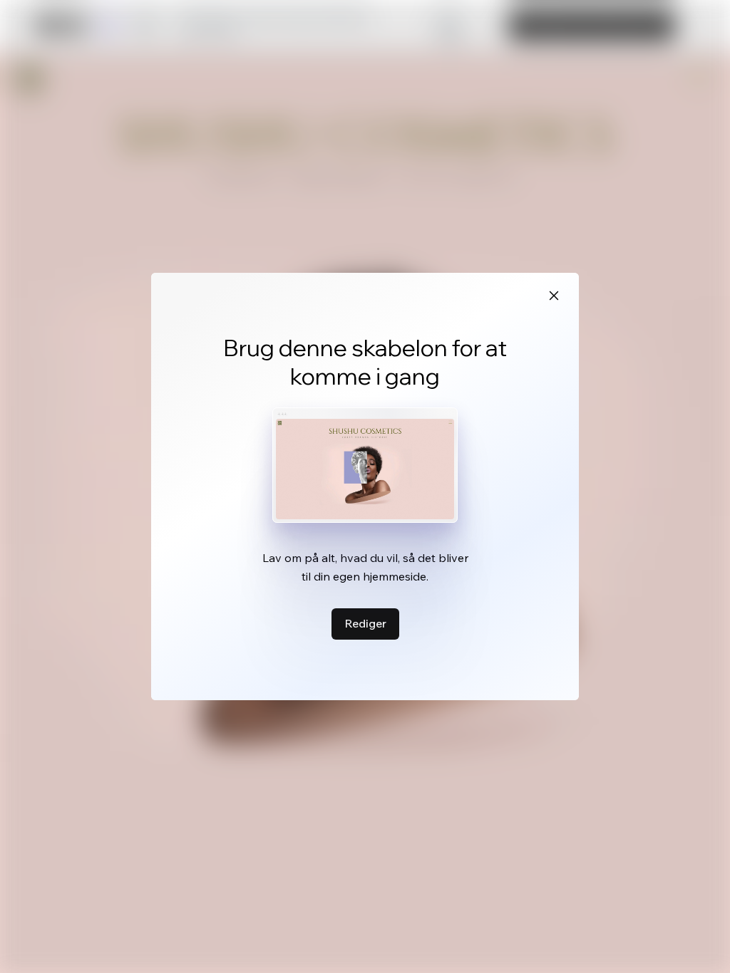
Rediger (365, 623)
